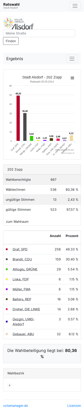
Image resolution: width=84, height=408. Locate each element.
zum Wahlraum (17, 221)
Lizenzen (74, 406)
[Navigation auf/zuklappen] (75, 6)
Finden (11, 41)
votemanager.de (15, 406)
